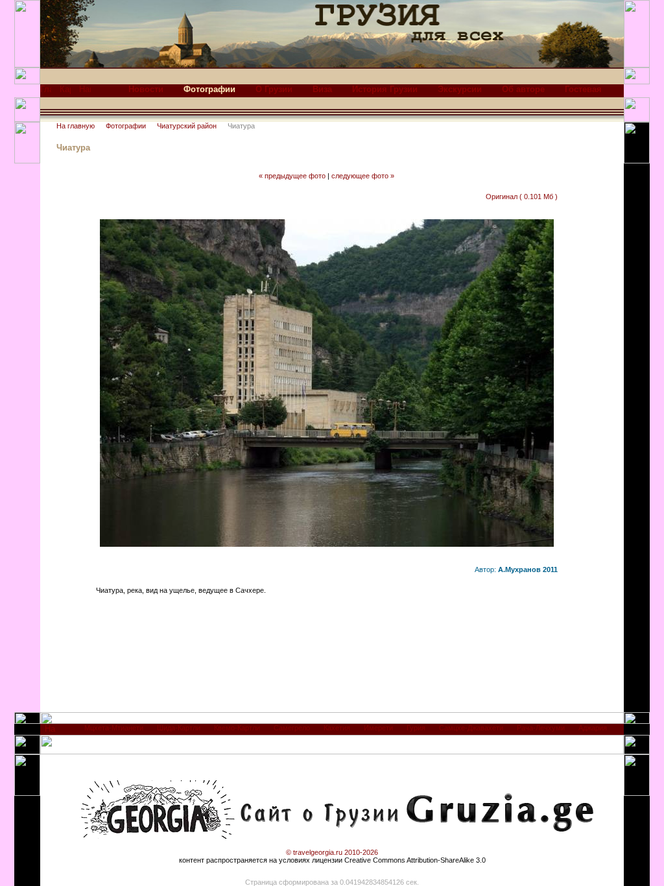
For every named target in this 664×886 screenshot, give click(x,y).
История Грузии (385, 89)
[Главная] (45, 92)
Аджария (592, 728)
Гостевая (583, 89)
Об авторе (523, 89)
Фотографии (126, 126)
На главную (75, 126)
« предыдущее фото (292, 176)
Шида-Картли (178, 728)
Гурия (416, 728)
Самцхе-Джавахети (471, 728)
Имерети (378, 728)
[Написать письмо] (85, 92)
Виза (322, 89)
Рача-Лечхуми (541, 728)
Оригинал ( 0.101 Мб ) (522, 196)
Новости (145, 89)
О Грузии (273, 89)
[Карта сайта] (65, 92)
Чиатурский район (187, 126)
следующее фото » (362, 176)
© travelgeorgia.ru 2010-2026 (332, 852)
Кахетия (337, 728)
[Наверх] (50, 732)
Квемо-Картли (237, 728)
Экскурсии (460, 89)
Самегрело (292, 728)
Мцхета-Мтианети (113, 728)
